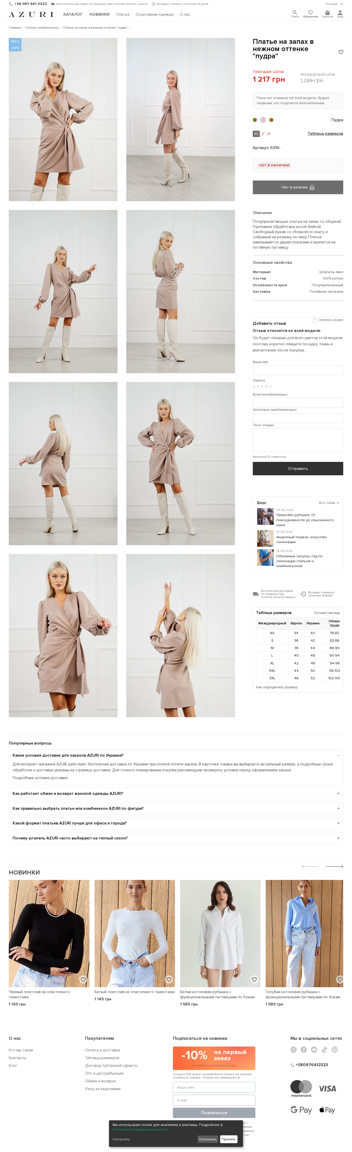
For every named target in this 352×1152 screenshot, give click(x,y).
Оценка (259, 380)
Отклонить (208, 1139)
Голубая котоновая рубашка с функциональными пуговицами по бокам (303, 994)
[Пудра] (263, 120)
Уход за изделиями (103, 1088)
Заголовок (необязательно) (274, 410)
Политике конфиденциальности (140, 1129)
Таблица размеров (325, 134)
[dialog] (176, 1133)
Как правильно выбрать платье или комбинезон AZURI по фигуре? (78, 808)
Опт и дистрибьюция (104, 1073)
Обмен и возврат (100, 1081)
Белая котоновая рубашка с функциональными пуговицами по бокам (217, 994)
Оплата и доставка (102, 1050)
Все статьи (329, 503)
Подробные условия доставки (40, 777)
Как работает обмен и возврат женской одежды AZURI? (68, 793)
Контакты (17, 1057)
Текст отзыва (263, 425)
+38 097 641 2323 (30, 4)
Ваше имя (260, 362)
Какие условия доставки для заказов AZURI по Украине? (68, 755)
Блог (13, 1065)
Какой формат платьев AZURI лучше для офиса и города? (70, 823)
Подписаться (214, 1112)
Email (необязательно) (270, 395)
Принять (229, 1139)
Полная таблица (327, 613)
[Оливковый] (255, 120)
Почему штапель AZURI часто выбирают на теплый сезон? (70, 838)
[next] (334, 867)
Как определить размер (277, 687)
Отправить (298, 468)
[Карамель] (271, 120)
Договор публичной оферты (111, 1065)
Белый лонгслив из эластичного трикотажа (135, 991)
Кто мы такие (21, 1050)
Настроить (121, 1139)
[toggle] (334, 4)
